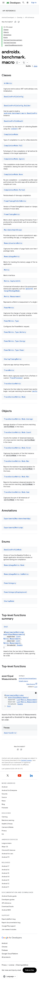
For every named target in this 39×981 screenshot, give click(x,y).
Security (4, 794)
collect (14, 129)
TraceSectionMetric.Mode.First (17, 448)
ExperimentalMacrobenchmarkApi (17, 519)
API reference (9, 11)
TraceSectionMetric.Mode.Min (16, 477)
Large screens (6, 843)
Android (4, 787)
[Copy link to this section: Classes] (13, 75)
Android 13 (5, 880)
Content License (26, 760)
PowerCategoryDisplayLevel (15, 592)
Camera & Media (7, 827)
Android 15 (5, 873)
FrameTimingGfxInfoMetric (15, 201)
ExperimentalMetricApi (13, 528)
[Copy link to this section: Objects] (14, 411)
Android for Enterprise (9, 790)
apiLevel (29, 289)
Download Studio (8, 906)
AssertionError (10, 733)
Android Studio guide (9, 896)
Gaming (4, 817)
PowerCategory (10, 583)
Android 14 (5, 877)
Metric (6, 270)
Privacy (4, 831)
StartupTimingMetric (12, 359)
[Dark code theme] (36, 693)
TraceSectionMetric (12, 384)
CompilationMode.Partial (14, 190)
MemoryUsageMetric (12, 256)
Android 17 (5, 866)
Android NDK (6, 910)
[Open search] (23, 2)
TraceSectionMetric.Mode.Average (18, 419)
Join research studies (9, 929)
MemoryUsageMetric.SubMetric (16, 574)
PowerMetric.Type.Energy (14, 341)
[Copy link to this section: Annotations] (19, 511)
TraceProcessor (16, 378)
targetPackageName (12, 291)
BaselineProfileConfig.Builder (17, 106)
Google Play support (8, 926)
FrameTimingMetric (12, 214)
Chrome (4, 947)
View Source (30, 684)
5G (3, 834)
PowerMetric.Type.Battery (15, 332)
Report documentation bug (11, 922)
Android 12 (5, 883)
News (4, 801)
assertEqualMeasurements (13, 634)
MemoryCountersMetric (13, 243)
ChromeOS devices (8, 850)
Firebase (5, 950)
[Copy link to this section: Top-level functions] (28, 666)
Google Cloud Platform (10, 954)
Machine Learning (8, 820)
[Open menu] (3, 2)
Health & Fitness (7, 824)
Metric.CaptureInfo (12, 281)
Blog (3, 804)
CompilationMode (11, 134)
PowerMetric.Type (11, 321)
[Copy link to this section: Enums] (12, 542)
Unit (6, 627)
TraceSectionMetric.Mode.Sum (16, 492)
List (18, 637)
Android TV (5, 857)
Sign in (33, 3)
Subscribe (29, 970)
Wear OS (5, 847)
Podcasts (5, 808)
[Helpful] (15, 22)
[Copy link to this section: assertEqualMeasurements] (4, 682)
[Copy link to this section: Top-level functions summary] (15, 619)
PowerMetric (9, 308)
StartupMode (9, 601)
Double (20, 645)
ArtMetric (8, 83)
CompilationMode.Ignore (14, 159)
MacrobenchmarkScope (13, 230)
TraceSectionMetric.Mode (14, 397)
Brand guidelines (22, 965)
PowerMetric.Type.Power (14, 350)
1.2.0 (35, 687)
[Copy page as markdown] (24, 62)
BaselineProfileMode (12, 550)
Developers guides (8, 900)
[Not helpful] (18, 22)
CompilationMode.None (13, 174)
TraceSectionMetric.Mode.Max (16, 461)
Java (35, 66)
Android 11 (5, 887)
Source (4, 797)
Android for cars (7, 854)
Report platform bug (8, 919)
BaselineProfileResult (13, 121)
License (11, 965)
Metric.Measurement (12, 296)
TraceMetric (9, 370)
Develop (19, 17)
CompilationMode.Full (13, 146)
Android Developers (8, 17)
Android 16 (5, 870)
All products (6, 957)
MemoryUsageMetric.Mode (14, 565)
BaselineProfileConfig (13, 97)
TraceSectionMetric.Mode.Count (17, 432)
